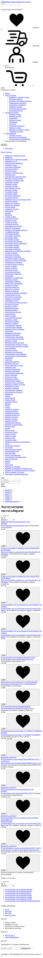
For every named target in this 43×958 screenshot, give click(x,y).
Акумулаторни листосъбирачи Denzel (18, 895)
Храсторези (13, 118)
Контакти (8, 911)
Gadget (7, 498)
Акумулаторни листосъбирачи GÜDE (18, 899)
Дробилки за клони (16, 131)
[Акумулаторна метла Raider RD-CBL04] (15, 706)
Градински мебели (15, 99)
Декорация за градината (17, 103)
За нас (7, 909)
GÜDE (7, 499)
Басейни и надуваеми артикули (20, 101)
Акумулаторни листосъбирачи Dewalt (18, 891)
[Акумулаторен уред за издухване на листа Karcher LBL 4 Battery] (21, 607)
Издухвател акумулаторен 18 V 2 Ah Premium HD (18, 684)
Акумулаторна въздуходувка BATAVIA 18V (16, 793)
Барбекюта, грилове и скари (19, 97)
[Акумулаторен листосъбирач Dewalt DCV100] (18, 657)
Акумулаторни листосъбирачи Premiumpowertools (22, 901)
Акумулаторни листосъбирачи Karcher (18, 889)
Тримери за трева (15, 116)
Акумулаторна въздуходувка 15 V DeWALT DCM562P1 (20, 735)
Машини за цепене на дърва (19, 130)
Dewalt (7, 492)
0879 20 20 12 (10, 935)
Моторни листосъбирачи (18, 137)
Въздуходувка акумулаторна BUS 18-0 (14, 525)
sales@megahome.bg (12, 937)
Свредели (12, 124)
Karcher (7, 490)
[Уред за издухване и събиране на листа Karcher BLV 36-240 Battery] (21, 550)
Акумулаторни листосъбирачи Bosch (18, 893)
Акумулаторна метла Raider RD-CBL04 (15, 708)
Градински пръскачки (17, 126)
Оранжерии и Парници (17, 105)
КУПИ (3, 546)
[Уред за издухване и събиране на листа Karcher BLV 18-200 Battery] (21, 578)
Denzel (7, 496)
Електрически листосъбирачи (19, 139)
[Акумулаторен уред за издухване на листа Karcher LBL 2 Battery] (21, 633)
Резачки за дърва (15, 128)
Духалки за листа (15, 135)
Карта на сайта (10, 915)
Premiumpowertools (11, 501)
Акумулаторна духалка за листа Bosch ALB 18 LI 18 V (20, 850)
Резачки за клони (15, 120)
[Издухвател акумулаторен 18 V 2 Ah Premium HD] (19, 682)
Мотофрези (13, 122)
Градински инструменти (18, 109)
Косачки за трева (15, 114)
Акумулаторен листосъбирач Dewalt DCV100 (17, 659)
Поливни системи (15, 107)
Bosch (7, 494)
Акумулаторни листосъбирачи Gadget (18, 897)
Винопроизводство (16, 110)
